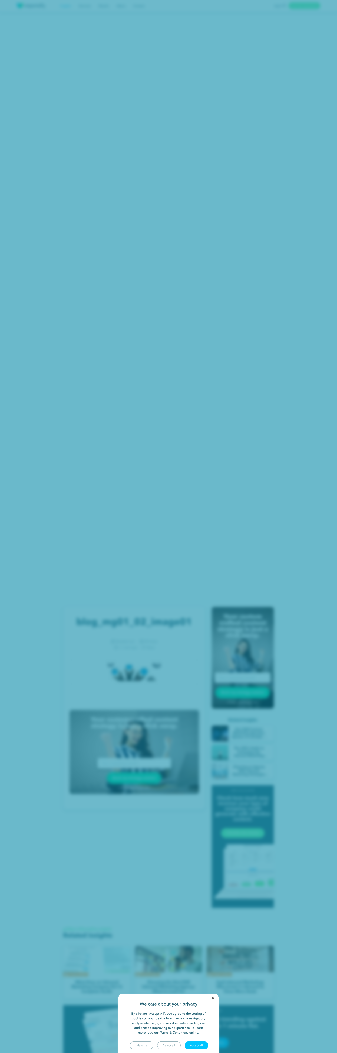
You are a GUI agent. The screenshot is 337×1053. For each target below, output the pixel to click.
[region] (168, 1023)
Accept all (196, 1045)
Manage (141, 1045)
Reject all (169, 1045)
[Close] (213, 998)
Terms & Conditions (174, 1032)
